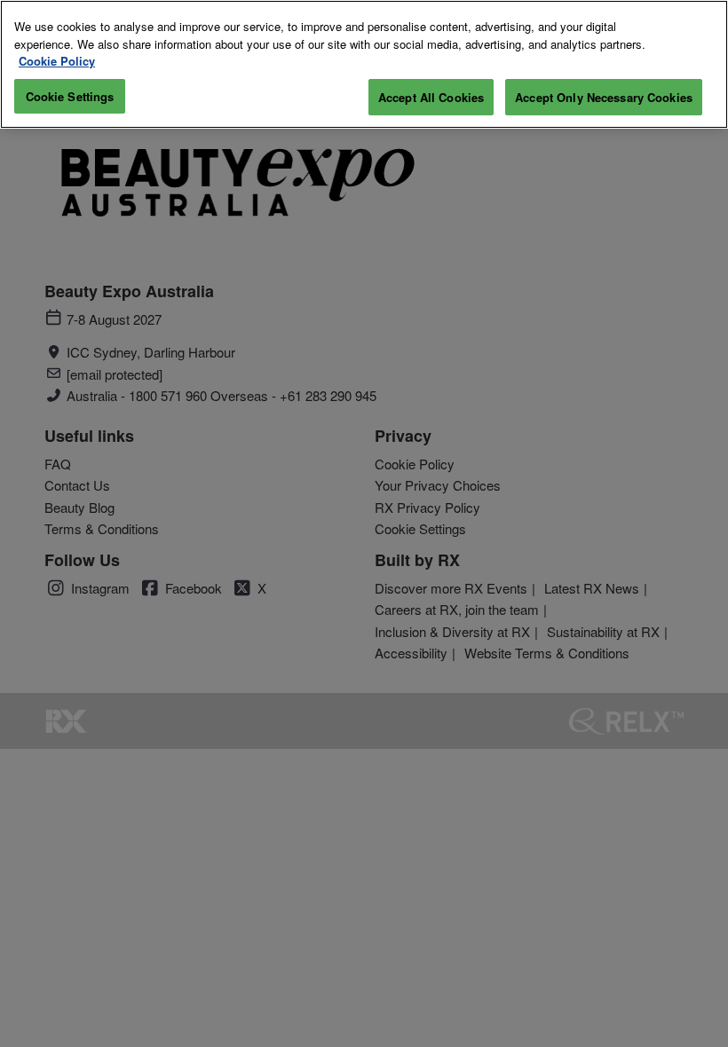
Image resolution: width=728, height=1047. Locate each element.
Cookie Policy (57, 60)
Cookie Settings (70, 96)
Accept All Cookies (431, 97)
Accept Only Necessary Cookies (603, 97)
